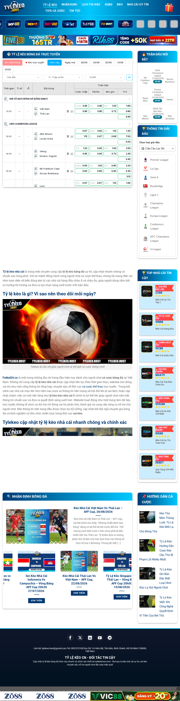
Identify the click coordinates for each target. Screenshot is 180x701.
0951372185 (77, 648)
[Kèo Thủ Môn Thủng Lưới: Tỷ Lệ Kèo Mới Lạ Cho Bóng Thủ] (147, 521)
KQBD (108, 4)
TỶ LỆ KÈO (50, 4)
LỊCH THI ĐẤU (91, 4)
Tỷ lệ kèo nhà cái (13, 271)
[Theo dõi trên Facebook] (70, 637)
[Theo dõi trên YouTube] (99, 637)
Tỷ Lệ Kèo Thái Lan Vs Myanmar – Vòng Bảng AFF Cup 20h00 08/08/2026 (28, 581)
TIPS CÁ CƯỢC (55, 10)
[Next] (129, 581)
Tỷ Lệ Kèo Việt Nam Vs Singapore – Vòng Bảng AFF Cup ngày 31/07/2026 (71, 581)
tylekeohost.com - (103, 661)
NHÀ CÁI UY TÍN (138, 4)
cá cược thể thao (92, 386)
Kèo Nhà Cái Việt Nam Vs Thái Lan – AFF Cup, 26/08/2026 (98, 510)
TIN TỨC (74, 10)
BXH (120, 4)
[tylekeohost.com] (20, 8)
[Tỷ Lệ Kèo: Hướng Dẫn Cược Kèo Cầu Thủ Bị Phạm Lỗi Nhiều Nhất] (147, 549)
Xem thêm (28, 596)
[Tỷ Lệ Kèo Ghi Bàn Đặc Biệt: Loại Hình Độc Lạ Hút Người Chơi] (147, 577)
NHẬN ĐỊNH (69, 4)
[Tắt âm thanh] (129, 77)
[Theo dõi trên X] (80, 637)
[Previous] (5, 581)
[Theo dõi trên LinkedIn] (90, 637)
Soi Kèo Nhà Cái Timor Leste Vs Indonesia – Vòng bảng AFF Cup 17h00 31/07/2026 (113, 581)
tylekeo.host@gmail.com (54, 648)
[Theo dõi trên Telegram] (109, 637)
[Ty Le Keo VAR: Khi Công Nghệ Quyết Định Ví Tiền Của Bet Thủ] (147, 605)
